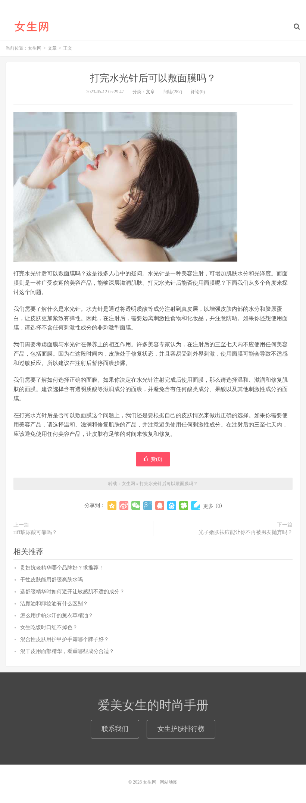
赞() (156, 459)
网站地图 (169, 782)
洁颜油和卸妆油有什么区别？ (54, 603)
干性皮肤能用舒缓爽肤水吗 (51, 579)
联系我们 (115, 728)
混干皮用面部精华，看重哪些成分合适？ (67, 651)
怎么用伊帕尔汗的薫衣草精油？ (56, 615)
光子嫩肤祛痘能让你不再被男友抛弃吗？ (246, 532)
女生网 (32, 26)
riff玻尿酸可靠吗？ (35, 532)
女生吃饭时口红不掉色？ (49, 627)
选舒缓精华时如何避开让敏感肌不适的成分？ (72, 591)
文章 (150, 91)
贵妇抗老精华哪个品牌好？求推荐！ (62, 568)
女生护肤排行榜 (180, 728)
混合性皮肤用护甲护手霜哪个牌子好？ (64, 639)
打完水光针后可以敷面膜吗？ (153, 78)
